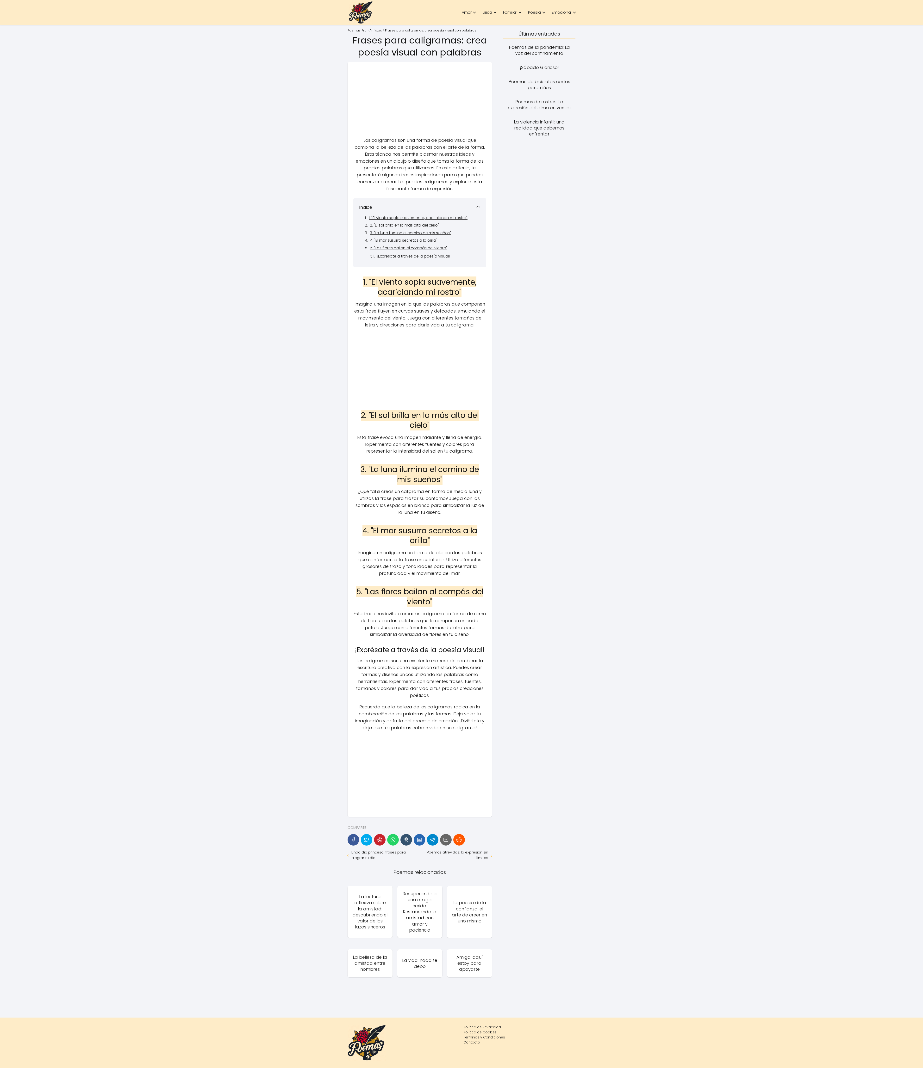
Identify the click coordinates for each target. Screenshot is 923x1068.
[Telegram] (432, 840)
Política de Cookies (480, 1032)
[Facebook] (353, 840)
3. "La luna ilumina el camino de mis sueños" (410, 233)
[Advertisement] (419, 101)
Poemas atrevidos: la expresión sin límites (457, 855)
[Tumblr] (406, 840)
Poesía (534, 12)
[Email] (446, 840)
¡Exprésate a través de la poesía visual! (413, 256)
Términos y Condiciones (484, 1037)
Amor (467, 12)
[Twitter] (366, 840)
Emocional (562, 12)
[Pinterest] (380, 840)
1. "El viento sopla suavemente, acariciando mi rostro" (418, 218)
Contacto (471, 1042)
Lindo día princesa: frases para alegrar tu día (378, 855)
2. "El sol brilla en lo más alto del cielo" (404, 225)
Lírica (487, 12)
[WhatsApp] (393, 840)
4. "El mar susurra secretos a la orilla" (403, 240)
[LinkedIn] (419, 840)
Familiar (510, 12)
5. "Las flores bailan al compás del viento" (408, 248)
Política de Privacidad (482, 1027)
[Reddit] (459, 840)
